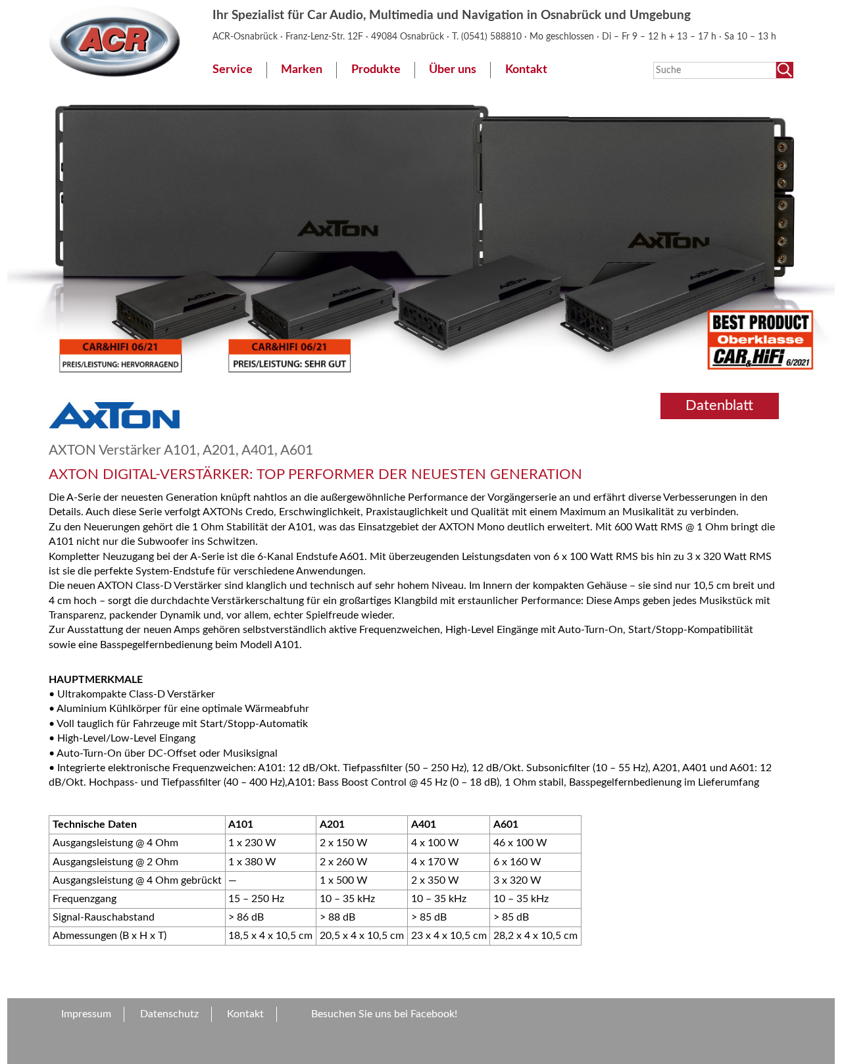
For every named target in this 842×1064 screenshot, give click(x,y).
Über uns (452, 69)
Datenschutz (169, 1014)
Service (232, 69)
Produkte (376, 69)
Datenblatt (719, 405)
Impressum (86, 1014)
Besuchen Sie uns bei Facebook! (384, 1014)
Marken (301, 69)
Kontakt (526, 69)
